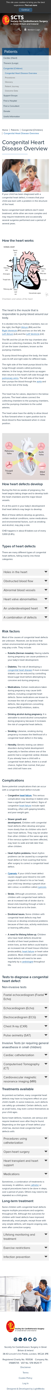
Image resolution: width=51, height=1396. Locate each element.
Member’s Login (33, 30)
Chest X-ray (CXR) (15, 1026)
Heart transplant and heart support (21, 1163)
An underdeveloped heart (21, 608)
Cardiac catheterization (19, 1055)
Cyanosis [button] (12, 873)
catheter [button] (35, 1185)
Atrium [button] (24, 327)
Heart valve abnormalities (20, 599)
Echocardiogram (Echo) (19, 1008)
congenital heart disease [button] (20, 670)
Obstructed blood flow (18, 581)
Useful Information (12, 117)
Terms (25, 1373)
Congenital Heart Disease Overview (21, 73)
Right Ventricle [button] (9, 331)
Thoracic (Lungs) (11, 63)
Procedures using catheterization (15, 1140)
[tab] (25, 572)
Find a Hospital (10, 101)
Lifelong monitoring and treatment (19, 1236)
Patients (11, 52)
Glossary (9, 82)
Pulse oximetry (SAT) (17, 1035)
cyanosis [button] (42, 887)
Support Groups (11, 96)
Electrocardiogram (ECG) (20, 1017)
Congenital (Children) (13, 69)
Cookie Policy (25, 1378)
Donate (7, 111)
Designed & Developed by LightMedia (25, 1389)
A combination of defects (20, 617)
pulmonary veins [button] (10, 378)
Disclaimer (25, 1367)
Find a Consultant (11, 106)
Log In (26, 1383)
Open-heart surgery (17, 1151)
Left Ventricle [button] (33, 334)
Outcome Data (11, 91)
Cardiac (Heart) (10, 58)
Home (5, 130)
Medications (12, 1174)
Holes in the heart (15, 572)
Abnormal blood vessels (19, 590)
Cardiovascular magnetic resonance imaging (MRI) (20, 1079)
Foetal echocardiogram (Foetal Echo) (24, 997)
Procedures (10, 78)
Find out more (31, 5)
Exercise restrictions (17, 1248)
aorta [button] (39, 381)
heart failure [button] (26, 795)
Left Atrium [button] (7, 334)
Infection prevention (17, 1257)
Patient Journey (12, 86)
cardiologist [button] (27, 962)
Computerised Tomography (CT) (22, 1066)
